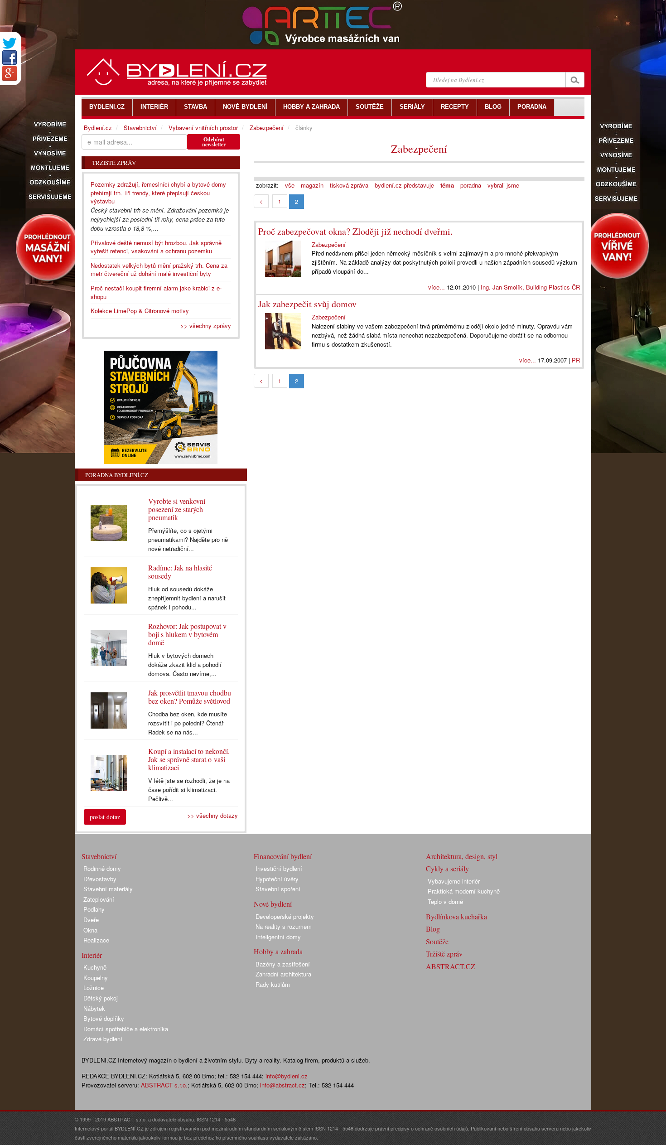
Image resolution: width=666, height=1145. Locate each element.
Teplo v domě (445, 901)
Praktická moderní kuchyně (464, 891)
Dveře (91, 919)
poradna (470, 185)
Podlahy (94, 909)
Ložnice (93, 987)
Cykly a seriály (447, 868)
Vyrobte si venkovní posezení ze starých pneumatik (176, 509)
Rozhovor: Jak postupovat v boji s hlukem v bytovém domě (187, 634)
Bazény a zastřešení (283, 964)
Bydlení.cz (98, 127)
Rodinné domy (102, 868)
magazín (312, 185)
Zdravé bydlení (102, 1038)
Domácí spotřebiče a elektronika (125, 1028)
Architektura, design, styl (461, 856)
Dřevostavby (99, 878)
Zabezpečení (419, 148)
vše (289, 185)
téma (447, 185)
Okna (90, 930)
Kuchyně (94, 967)
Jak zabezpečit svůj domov (307, 304)
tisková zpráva (349, 185)
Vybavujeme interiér (454, 881)
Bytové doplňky (103, 1018)
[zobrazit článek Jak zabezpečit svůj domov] (285, 331)
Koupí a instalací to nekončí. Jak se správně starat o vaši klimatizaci (189, 759)
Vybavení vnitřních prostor (203, 127)
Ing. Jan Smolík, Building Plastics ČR (530, 287)
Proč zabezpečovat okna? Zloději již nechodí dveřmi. (355, 231)
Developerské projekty (285, 916)
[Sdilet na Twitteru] (9, 43)
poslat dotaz (105, 816)
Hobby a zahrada (278, 951)
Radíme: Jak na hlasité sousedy (180, 571)
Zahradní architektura (283, 974)
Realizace (96, 940)
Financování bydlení (283, 856)
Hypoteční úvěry (277, 878)
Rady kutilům (273, 984)
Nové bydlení (273, 903)
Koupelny (95, 977)
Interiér (92, 955)
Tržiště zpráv (444, 953)
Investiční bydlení (279, 868)
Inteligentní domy (278, 936)
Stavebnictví (140, 127)
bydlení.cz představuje (404, 185)
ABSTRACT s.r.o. (164, 1085)
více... (436, 287)
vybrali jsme (503, 185)
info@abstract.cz (282, 1085)
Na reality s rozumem (284, 926)
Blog (433, 928)
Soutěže (437, 941)
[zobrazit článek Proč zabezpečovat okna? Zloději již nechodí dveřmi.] (285, 259)
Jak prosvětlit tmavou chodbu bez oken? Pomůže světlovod (189, 696)
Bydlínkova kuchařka (456, 916)
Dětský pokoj (100, 998)
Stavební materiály (108, 888)
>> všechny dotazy (212, 815)
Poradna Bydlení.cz (116, 475)
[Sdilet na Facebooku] (9, 57)
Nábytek (94, 1008)
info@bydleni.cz (286, 1076)
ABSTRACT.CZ (450, 966)
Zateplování (98, 899)
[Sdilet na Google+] (9, 73)
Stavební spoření (278, 888)
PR (576, 360)
